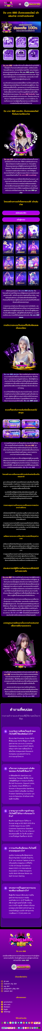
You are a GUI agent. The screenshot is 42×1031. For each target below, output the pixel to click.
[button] (20, 4)
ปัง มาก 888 (21, 951)
